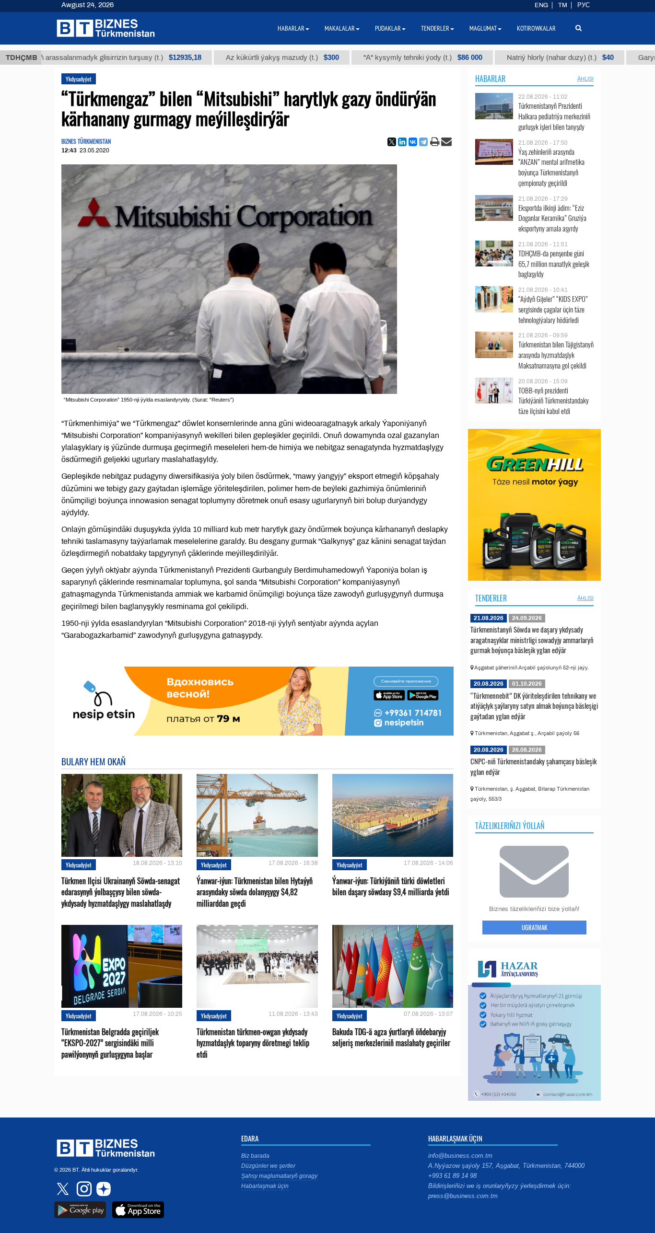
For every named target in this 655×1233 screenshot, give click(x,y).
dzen (102, 1188)
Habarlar (490, 78)
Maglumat (483, 28)
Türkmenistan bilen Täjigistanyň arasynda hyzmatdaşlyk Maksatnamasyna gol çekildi (556, 354)
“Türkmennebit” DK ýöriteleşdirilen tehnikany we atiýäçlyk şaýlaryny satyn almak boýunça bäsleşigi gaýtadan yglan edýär (534, 705)
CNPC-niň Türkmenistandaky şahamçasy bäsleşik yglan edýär (533, 766)
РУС (583, 5)
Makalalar (340, 28)
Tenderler (491, 598)
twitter (63, 1188)
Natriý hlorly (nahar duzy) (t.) (528, 57)
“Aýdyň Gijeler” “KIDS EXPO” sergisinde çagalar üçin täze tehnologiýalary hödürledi (553, 309)
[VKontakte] (413, 142)
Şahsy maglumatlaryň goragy (279, 1176)
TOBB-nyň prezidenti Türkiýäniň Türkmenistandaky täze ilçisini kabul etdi (553, 400)
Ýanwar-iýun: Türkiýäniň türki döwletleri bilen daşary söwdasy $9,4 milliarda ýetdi (390, 887)
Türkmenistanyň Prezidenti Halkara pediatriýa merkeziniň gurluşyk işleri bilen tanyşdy (554, 116)
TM (562, 5)
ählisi (585, 78)
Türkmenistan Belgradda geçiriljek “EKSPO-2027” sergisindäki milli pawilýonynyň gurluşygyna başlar (110, 1043)
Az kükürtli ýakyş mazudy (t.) (250, 57)
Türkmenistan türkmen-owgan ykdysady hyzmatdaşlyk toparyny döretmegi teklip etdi (253, 1043)
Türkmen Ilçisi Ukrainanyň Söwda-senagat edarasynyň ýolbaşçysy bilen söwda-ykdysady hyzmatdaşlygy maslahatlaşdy (120, 892)
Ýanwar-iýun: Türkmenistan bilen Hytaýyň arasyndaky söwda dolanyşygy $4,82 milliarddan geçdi (255, 892)
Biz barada (255, 1155)
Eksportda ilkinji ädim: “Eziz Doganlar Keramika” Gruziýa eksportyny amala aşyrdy (552, 218)
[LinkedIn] (402, 142)
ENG (541, 5)
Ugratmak (534, 927)
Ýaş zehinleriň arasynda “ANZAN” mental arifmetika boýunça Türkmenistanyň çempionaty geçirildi (551, 167)
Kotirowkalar (536, 28)
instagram (83, 1188)
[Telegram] (423, 142)
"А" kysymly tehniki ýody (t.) (390, 57)
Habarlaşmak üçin (265, 1186)
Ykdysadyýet (79, 79)
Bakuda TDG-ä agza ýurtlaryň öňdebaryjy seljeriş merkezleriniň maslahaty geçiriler (391, 1037)
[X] (391, 142)
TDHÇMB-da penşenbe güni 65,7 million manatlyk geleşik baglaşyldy (553, 263)
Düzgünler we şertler (268, 1166)
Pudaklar (388, 28)
